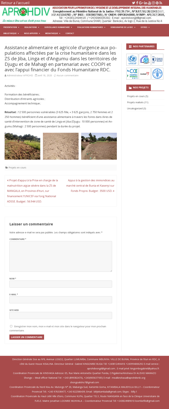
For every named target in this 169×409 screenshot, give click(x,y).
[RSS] (160, 2)
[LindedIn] (145, 2)
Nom (12, 278)
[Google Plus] (141, 2)
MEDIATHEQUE (51, 33)
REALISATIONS (30, 27)
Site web (14, 310)
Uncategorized (135, 108)
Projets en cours (17, 167)
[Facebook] (137, 2)
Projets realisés (135, 102)
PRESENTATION (10, 27)
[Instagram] (153, 2)
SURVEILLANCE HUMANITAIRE (57, 27)
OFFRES (144, 27)
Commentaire (17, 239)
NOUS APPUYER (31, 33)
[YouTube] (149, 2)
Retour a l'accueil (15, 3)
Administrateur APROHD (20, 75)
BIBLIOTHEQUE (10, 33)
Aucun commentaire (68, 75)
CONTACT (70, 33)
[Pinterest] (157, 2)
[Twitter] (133, 2)
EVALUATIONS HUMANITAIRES (90, 27)
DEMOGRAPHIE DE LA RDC (122, 27)
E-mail (13, 294)
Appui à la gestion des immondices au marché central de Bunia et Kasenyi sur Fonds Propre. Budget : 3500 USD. (90, 185)
